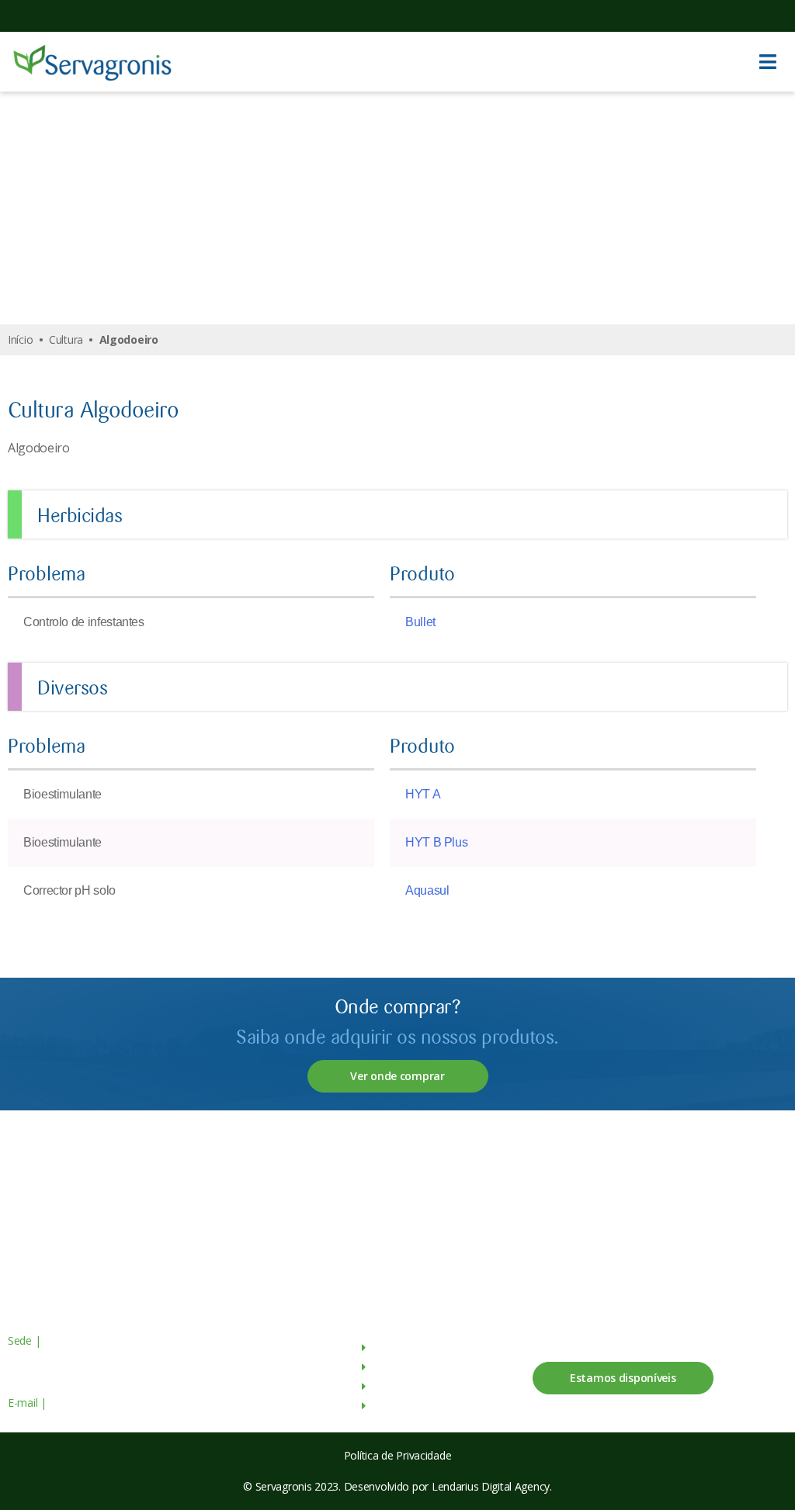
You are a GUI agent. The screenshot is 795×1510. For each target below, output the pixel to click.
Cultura (66, 339)
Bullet (420, 622)
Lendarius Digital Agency (491, 1486)
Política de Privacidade (398, 1455)
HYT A (422, 794)
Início (20, 339)
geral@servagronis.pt (99, 1402)
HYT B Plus (436, 842)
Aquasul (427, 890)
